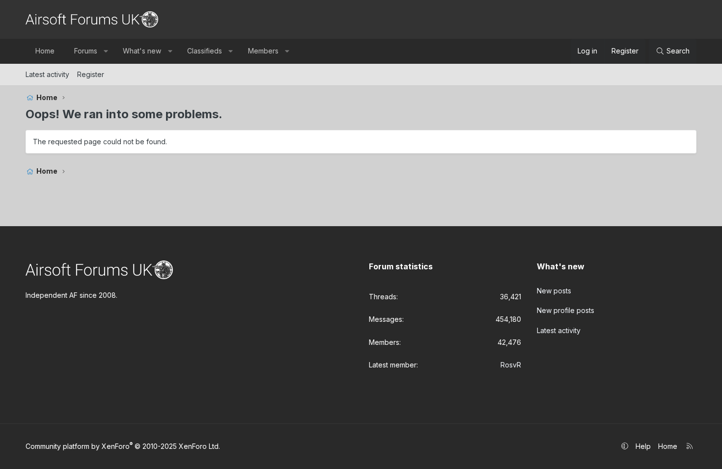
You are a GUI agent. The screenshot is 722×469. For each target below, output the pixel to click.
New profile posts (565, 310)
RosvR (510, 365)
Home (45, 51)
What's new (142, 51)
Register (90, 74)
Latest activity (47, 74)
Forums (85, 51)
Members (263, 51)
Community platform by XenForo (123, 446)
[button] (105, 51)
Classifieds (204, 51)
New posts (554, 291)
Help (643, 446)
